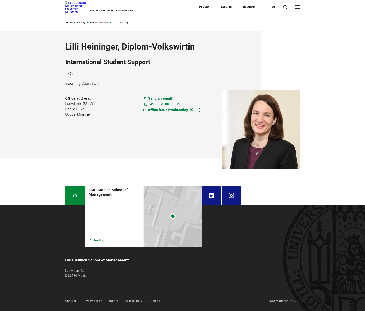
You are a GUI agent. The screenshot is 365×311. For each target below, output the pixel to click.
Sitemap (154, 301)
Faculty (81, 22)
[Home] (75, 195)
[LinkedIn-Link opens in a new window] (211, 195)
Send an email (160, 98)
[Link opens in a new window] (143, 216)
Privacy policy (92, 301)
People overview (99, 22)
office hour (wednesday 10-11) (174, 110)
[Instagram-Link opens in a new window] (231, 195)
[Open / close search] (285, 7)
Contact (70, 301)
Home (69, 22)
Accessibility (133, 301)
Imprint (113, 301)
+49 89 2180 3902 (163, 104)
